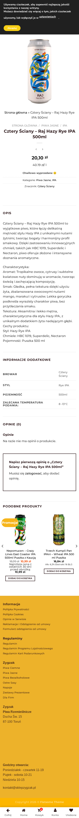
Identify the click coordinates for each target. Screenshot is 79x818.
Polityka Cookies (13, 614)
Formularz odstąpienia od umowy (24, 628)
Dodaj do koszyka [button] (20, 578)
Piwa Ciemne (11, 667)
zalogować (33, 473)
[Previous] (3, 553)
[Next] (76, 553)
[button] (43, 582)
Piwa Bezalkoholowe (16, 677)
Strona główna (15, 112)
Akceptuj (12, 28)
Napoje (7, 687)
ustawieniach (47, 16)
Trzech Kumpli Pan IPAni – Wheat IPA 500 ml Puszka (59, 554)
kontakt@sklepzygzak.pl (19, 787)
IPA (65, 125)
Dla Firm (8, 697)
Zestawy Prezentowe (16, 692)
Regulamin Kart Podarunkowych (23, 653)
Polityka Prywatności (16, 609)
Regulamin (10, 643)
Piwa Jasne (50, 125)
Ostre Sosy (9, 682)
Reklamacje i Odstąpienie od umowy (26, 624)
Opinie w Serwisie (14, 619)
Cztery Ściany (46, 186)
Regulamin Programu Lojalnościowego (28, 648)
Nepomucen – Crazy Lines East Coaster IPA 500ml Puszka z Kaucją (20, 554)
